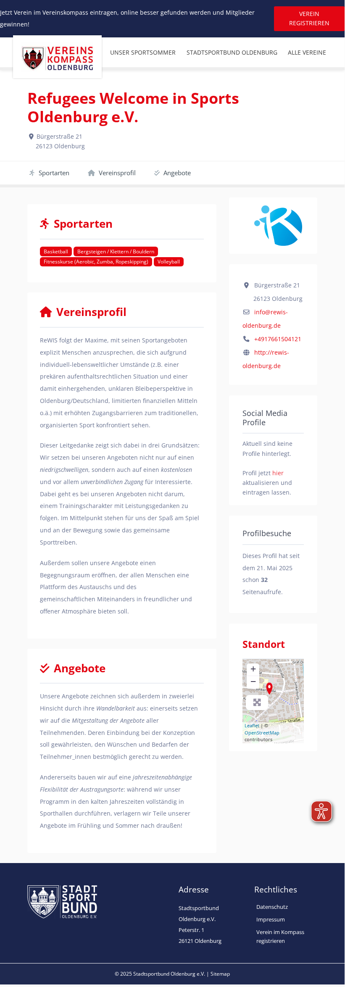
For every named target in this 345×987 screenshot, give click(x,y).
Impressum (270, 919)
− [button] (253, 681)
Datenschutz (272, 907)
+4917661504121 (277, 339)
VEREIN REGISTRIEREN (309, 18)
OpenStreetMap (262, 732)
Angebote (176, 172)
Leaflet (252, 725)
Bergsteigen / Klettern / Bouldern (115, 251)
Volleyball (169, 261)
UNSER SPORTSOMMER (143, 52)
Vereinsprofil (116, 172)
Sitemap (220, 973)
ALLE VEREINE (307, 52)
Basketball (56, 251)
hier (278, 473)
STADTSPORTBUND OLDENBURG (232, 52)
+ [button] (253, 668)
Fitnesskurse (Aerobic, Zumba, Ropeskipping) (96, 261)
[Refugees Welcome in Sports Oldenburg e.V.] (269, 688)
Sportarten (53, 172)
